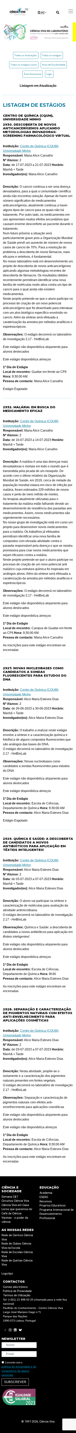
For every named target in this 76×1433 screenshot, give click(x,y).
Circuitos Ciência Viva (15, 1201)
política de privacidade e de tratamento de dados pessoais (19, 1371)
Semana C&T (10, 1196)
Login (49, 74)
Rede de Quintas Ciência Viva (17, 1263)
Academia (46, 1193)
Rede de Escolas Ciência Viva (17, 1254)
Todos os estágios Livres (24, 64)
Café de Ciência (11, 1213)
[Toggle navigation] (70, 11)
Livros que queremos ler (17, 1209)
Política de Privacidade (17, 1291)
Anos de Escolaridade (53, 64)
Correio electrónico (15, 1287)
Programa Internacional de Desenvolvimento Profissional (57, 1214)
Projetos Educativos (53, 1205)
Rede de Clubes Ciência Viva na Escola (16, 1246)
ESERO (44, 1197)
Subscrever (15, 1382)
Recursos (46, 1201)
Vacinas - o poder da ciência (15, 1220)
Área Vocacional (32, 74)
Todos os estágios (52, 55)
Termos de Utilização (16, 1295)
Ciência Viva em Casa (15, 1205)
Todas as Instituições (25, 55)
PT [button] (43, 12)
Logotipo (7, 1273)
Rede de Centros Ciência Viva (17, 1237)
